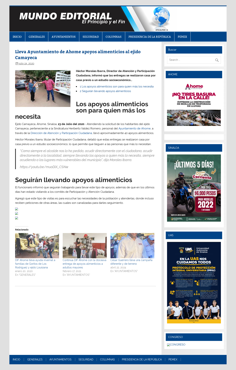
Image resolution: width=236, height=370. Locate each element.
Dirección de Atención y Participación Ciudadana (61, 133)
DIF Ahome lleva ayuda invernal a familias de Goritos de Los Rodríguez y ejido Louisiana (35, 264)
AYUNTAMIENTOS (64, 36)
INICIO (17, 36)
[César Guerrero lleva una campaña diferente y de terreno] (132, 245)
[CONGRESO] (176, 344)
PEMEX (182, 36)
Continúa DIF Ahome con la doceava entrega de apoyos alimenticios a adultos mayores (84, 264)
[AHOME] (194, 103)
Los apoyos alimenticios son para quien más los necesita (117, 86)
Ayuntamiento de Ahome (135, 128)
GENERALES (37, 36)
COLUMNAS (114, 36)
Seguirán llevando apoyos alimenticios (105, 91)
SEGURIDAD (91, 36)
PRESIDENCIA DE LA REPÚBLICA (150, 36)
